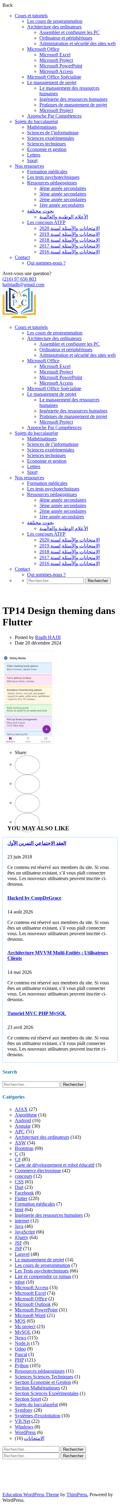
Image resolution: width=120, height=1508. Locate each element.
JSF (18, 1243)
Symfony (24, 1410)
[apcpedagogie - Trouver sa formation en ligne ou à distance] (19, 316)
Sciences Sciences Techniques (44, 1376)
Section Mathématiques (37, 1387)
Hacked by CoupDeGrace (34, 898)
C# (18, 1159)
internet (22, 1220)
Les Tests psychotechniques (42, 1270)
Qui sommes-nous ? (46, 263)
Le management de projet (51, 82)
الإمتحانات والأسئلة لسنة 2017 (69, 245)
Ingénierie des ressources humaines (73, 99)
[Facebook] (27, 765)
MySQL (23, 1332)
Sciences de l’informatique (52, 132)
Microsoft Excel (54, 54)
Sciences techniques (46, 143)
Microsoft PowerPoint (60, 65)
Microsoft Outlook (33, 1304)
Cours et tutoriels (31, 15)
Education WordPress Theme (30, 1494)
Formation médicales (47, 171)
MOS (20, 1321)
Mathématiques (42, 127)
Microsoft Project (56, 60)
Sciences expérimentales (50, 138)
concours (23, 1176)
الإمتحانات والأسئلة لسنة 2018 (69, 240)
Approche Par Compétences (54, 116)
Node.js (22, 1343)
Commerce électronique (38, 1170)
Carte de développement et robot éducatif (54, 1165)
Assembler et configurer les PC (69, 32)
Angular (23, 1126)
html (19, 1209)
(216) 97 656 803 (19, 279)
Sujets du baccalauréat (36, 121)
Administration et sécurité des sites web (77, 43)
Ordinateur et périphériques (65, 38)
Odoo (20, 1348)
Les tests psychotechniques (53, 177)
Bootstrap (24, 1148)
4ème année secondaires (62, 188)
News (20, 1337)
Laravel (22, 1254)
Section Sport (28, 1399)
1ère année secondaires (61, 205)
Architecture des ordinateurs (54, 26)
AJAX (21, 1109)
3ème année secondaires (62, 194)
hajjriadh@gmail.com (23, 284)
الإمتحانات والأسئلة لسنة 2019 (69, 234)
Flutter (21, 1198)
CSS (19, 1181)
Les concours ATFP (46, 222)
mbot (20, 1282)
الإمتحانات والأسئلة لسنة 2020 (69, 228)
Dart (19, 1187)
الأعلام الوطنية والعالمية (63, 216)
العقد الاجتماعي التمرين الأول (36, 843)
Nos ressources (29, 166)
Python (22, 1365)
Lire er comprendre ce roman (43, 1276)
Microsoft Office (43, 49)
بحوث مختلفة (40, 211)
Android (23, 1120)
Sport (32, 160)
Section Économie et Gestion (43, 1382)
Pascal (21, 1354)
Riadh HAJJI (48, 637)
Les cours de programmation (54, 21)
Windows (24, 1426)
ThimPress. (77, 1494)
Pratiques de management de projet (73, 104)
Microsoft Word (30, 1315)
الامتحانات (34, 1438)
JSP (18, 1248)
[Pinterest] (27, 803)
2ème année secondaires (62, 199)
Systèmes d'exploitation (37, 1415)
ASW (20, 1142)
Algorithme (26, 1114)
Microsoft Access (56, 71)
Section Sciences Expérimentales (46, 1393)
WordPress (25, 1432)
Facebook (24, 1192)
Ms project (25, 1326)
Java (19, 1226)
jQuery (21, 1237)
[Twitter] (27, 784)
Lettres (33, 155)
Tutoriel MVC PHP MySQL (36, 1013)
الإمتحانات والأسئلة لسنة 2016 (69, 251)
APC (20, 1131)
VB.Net (22, 1421)
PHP (19, 1360)
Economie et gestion (46, 149)
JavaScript (25, 1231)
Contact (22, 257)
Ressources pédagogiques (52, 182)
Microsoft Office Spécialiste (54, 77)
